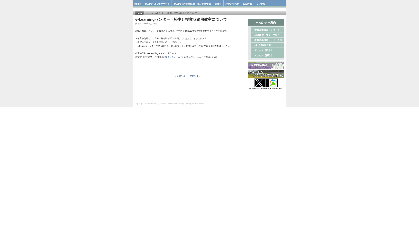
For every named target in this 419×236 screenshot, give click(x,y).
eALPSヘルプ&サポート (157, 3)
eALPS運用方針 (263, 45)
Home (137, 3)
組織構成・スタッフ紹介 (267, 35)
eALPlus (247, 3)
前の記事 (181, 75)
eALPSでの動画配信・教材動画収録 (192, 3)
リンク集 (260, 3)
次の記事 (194, 75)
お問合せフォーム (171, 57)
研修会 (218, 3)
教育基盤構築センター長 (267, 29)
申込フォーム (192, 57)
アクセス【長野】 (264, 55)
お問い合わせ (232, 3)
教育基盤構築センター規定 (268, 40)
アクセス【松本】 (264, 50)
